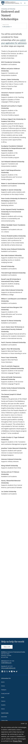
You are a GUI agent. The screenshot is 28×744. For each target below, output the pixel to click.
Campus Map (4, 720)
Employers (3, 689)
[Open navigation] (25, 3)
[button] (21, 3)
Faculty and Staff (5, 693)
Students (3, 705)
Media (2, 697)
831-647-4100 (4, 657)
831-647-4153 (9, 666)
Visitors (3, 709)
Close (23, 723)
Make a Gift (7, 647)
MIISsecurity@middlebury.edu (8, 668)
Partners (3, 701)
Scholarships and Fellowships (8, 9)
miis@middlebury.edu (6, 662)
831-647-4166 (10, 661)
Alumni (2, 682)
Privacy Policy (17, 741)
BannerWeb (4, 716)
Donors (3, 686)
